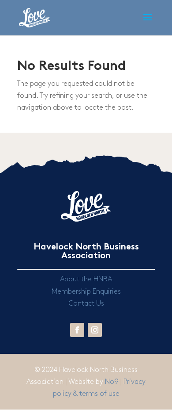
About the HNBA (86, 279)
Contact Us (86, 303)
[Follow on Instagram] (95, 330)
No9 (112, 382)
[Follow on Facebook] (77, 330)
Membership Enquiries (86, 291)
